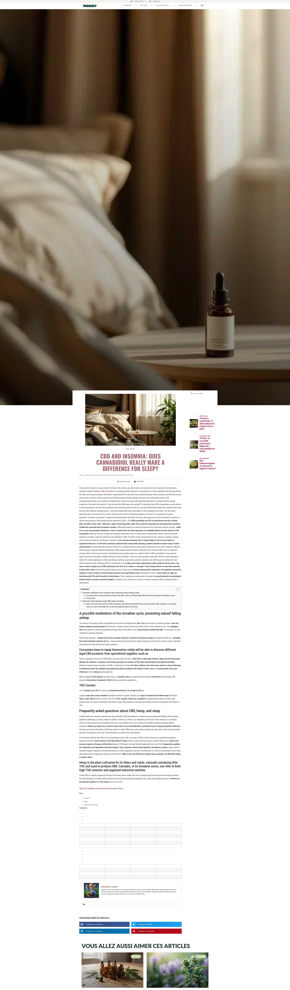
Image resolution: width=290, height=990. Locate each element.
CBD (102, 491)
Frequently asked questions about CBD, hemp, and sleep (102, 601)
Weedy (81, 659)
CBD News (130, 449)
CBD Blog (81, 475)
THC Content (90, 598)
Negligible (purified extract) (98, 788)
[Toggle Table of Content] (176, 589)
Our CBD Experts (185, 5)
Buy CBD (144, 5)
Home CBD (127, 5)
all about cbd (161, 5)
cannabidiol (109, 491)
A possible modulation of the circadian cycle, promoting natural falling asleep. (111, 593)
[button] (104, 924)
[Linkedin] (84, 904)
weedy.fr (158, 751)
